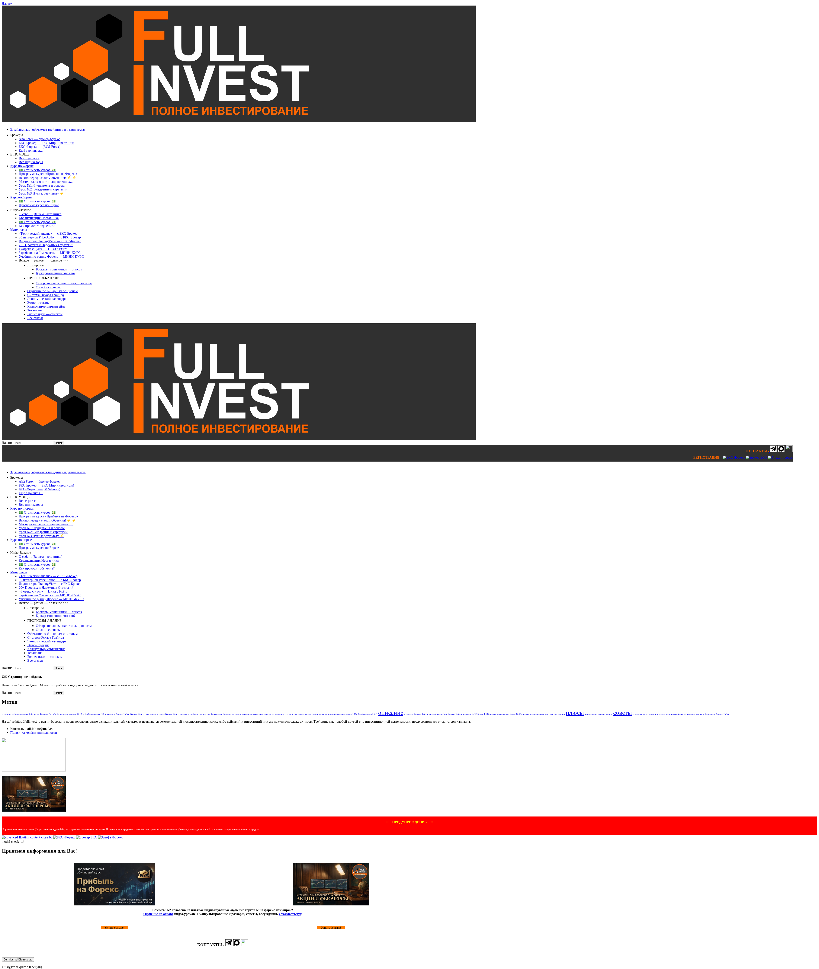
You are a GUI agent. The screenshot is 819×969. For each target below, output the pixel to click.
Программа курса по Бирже (39, 205)
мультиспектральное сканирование (309, 714)
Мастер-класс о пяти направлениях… (46, 181)
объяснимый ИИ (368, 714)
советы (622, 712)
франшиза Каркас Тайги (717, 714)
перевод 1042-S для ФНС (476, 714)
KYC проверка (92, 714)
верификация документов (250, 714)
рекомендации (605, 714)
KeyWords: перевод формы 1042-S (66, 714)
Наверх (7, 3)
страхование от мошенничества (649, 714)
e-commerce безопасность (15, 714)
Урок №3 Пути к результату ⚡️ (41, 193)
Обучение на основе (158, 914)
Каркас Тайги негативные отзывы (147, 714)
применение (591, 714)
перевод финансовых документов (540, 714)
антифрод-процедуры (199, 714)
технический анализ (676, 714)
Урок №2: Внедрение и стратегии (43, 189)
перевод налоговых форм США (505, 714)
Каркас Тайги (122, 714)
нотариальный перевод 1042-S (344, 714)
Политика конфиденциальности (33, 732)
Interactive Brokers (38, 714)
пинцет (561, 714)
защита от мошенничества (277, 714)
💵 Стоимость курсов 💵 (37, 170)
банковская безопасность (224, 714)
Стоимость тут (290, 914)
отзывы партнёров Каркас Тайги (445, 714)
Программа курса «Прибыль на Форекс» (48, 174)
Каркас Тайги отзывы (176, 714)
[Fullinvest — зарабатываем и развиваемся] (239, 121)
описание (390, 712)
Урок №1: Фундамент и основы (42, 185)
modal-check (10, 841)
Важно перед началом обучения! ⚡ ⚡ (47, 178)
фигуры (700, 714)
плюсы (575, 712)
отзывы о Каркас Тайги (416, 714)
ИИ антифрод (108, 714)
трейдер (691, 714)
